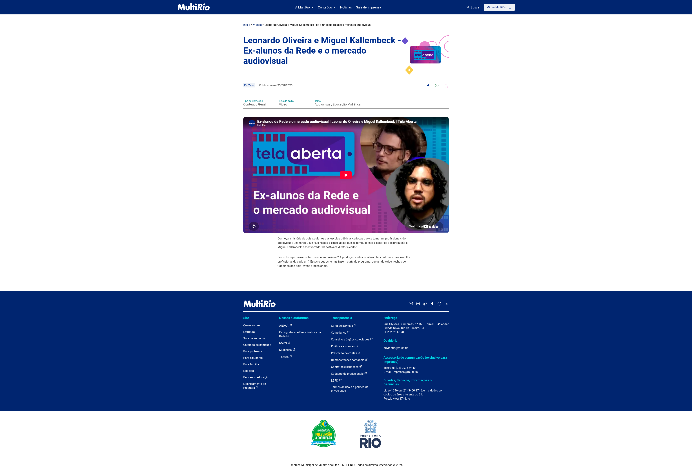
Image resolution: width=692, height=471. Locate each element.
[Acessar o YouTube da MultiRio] (411, 304)
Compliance (339, 332)
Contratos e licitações (345, 367)
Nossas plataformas (294, 318)
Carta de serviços (342, 325)
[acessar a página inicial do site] (193, 7)
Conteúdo (325, 7)
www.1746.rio (401, 398)
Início (246, 25)
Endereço (390, 318)
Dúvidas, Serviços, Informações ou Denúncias (408, 382)
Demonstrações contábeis (348, 360)
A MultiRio (302, 7)
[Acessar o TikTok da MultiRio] (425, 304)
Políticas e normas (343, 346)
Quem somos (251, 325)
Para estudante (253, 358)
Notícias (346, 7)
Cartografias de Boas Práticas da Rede (300, 334)
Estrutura (249, 332)
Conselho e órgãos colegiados (350, 339)
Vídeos (257, 25)
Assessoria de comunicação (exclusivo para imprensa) (415, 359)
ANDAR (284, 325)
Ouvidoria (390, 340)
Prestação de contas (344, 353)
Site (246, 318)
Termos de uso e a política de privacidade (349, 388)
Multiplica (285, 350)
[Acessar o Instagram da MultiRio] (418, 304)
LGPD (335, 380)
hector (283, 343)
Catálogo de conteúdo (257, 345)
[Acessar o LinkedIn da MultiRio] (446, 304)
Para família (251, 364)
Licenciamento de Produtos (254, 385)
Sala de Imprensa (368, 7)
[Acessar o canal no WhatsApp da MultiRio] (439, 304)
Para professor (252, 351)
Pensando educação (256, 377)
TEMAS (284, 356)
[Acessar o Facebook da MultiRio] (432, 304)
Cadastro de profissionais (347, 373)
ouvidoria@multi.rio (395, 348)
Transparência (341, 318)
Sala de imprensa (254, 338)
